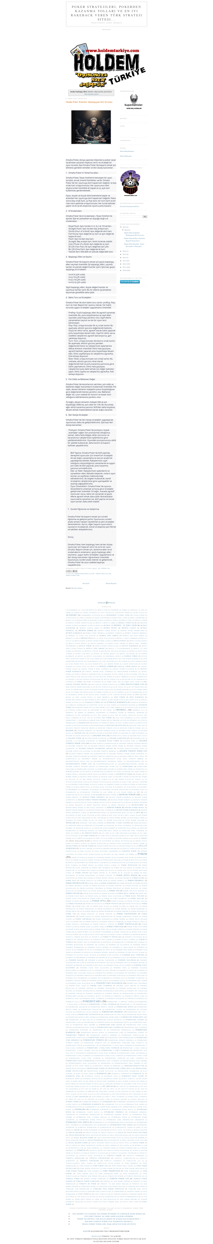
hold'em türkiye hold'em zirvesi (80, 728)
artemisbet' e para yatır (118, 615)
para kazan (85, 851)
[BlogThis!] (69, 571)
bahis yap (70, 620)
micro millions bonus (97, 805)
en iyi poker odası (76, 689)
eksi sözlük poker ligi (132, 684)
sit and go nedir (89, 1089)
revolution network (106, 1081)
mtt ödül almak (128, 815)
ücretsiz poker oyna (138, 1194)
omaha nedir (138, 843)
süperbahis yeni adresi (77, 1122)
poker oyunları (132, 903)
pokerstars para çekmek (84, 1025)
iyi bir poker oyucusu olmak (93, 779)
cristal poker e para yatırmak (95, 669)
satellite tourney (113, 1084)
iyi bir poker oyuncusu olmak (126, 779)
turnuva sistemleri (135, 1155)
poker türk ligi (102, 929)
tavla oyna (117, 1130)
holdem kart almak (128, 730)
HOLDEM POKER (74, 738)
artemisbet (72, 615)
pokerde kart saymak (109, 955)
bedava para (127, 620)
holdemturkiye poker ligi (79, 764)
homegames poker (125, 769)
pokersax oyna (72, 998)
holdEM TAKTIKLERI (86, 741)
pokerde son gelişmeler (76, 978)
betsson (78, 651)
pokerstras (106, 1063)
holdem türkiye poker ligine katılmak (126, 754)
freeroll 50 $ (138, 710)
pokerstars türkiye (93, 1040)
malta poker (111, 795)
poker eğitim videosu (105, 878)
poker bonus (88, 865)
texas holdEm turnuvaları (103, 1143)
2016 (124, 251)
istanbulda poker (139, 777)
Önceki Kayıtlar (111, 583)
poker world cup (84, 932)
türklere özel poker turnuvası (108, 1189)
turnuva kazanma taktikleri (124, 1153)
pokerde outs (86, 970)
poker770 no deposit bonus (78, 939)
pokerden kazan (118, 980)
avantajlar (71, 618)
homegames (128, 766)
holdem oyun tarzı (118, 736)
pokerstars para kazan (110, 1025)
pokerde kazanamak (138, 957)
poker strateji (105, 914)
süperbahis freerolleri (89, 1114)
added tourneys (90, 612)
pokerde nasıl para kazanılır (94, 968)
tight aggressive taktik (91, 1145)
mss (131, 812)
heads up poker (100, 723)
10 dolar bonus (87, 610)
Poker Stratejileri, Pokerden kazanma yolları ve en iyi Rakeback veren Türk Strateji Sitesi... (106, 13)
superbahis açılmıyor (125, 1102)
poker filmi (102, 880)
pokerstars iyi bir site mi (81, 1020)
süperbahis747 (99, 1122)
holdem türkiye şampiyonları (103, 756)
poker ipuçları (98, 885)
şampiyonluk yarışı (124, 1127)
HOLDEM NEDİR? (111, 733)
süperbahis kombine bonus (116, 1114)
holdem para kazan (138, 736)
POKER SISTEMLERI (106, 911)
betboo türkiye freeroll (136, 633)
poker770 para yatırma (125, 939)
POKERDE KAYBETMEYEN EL (99, 957)
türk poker (84, 1166)
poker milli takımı (126, 893)
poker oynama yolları (137, 901)
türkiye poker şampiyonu (88, 1181)
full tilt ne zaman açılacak (123, 715)
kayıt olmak (98, 784)
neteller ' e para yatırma (118, 823)
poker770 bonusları (112, 937)
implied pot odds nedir (134, 771)
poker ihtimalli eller (78, 885)
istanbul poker (122, 777)
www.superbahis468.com (130, 1197)
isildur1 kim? (106, 777)
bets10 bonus (120, 641)
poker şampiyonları (104, 916)
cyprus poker (80, 674)
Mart (126, 230)
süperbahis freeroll (114, 1112)
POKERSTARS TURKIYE (75, 1035)
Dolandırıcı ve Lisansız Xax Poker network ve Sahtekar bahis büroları (109, 1214)
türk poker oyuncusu (89, 1168)
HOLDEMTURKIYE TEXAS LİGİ (77, 761)
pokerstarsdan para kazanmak (83, 1063)
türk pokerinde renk (108, 1173)
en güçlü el (121, 687)
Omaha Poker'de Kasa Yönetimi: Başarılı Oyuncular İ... (134, 239)
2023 (124, 227)
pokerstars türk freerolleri (120, 1037)
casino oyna (81, 666)
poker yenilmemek (103, 932)
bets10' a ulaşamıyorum (119, 648)
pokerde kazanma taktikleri (101, 960)
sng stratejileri (119, 1094)
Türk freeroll (131, 1163)
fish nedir (99, 707)
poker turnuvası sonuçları (80, 929)
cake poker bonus (110, 659)
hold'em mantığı (81, 725)
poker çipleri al (100, 873)
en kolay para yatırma (96, 694)
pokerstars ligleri (135, 1020)
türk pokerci (93, 1171)
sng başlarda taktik (104, 1091)
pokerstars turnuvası (75, 1037)
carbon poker (113, 664)
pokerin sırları (75, 993)
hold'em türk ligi (137, 725)
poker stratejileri (127, 914)
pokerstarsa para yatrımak (107, 1061)
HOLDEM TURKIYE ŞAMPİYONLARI (103, 743)
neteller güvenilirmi (93, 825)
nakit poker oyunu (85, 820)
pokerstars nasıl (73, 1022)
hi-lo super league (126, 723)
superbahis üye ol (113, 1104)
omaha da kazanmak (102, 841)
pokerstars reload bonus (92, 1032)
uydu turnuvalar (102, 1194)
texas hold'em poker (83, 1138)
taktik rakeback (90, 1130)
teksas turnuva (108, 1132)
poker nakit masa (76, 896)
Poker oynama (117, 901)
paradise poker (129, 851)
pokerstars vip (91, 1045)
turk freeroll (93, 1148)
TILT (67, 1145)
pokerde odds (120, 968)
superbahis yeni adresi (134, 1104)
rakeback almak (92, 1076)
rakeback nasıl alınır (133, 1076)
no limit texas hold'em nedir (111, 836)
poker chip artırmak (101, 868)
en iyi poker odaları (138, 687)
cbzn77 (93, 666)
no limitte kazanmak (83, 838)
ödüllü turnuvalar (131, 848)
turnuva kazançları (99, 1153)
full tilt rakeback (124, 718)
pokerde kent (122, 962)
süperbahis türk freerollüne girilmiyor (125, 1120)
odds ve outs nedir (104, 838)
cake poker (95, 659)
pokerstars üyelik (74, 1045)
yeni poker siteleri (128, 1199)
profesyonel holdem (75, 1068)
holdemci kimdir (90, 759)
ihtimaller (99, 771)
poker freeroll (136, 880)
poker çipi (140, 868)
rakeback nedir (73, 1078)
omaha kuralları (73, 575)
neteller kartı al (83, 828)
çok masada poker (104, 677)
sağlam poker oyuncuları (90, 1084)
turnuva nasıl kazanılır (90, 1155)
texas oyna (124, 1143)
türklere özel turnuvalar (99, 1191)
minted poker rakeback (127, 810)
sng (90, 1091)
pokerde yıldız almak (98, 980)
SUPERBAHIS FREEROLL (91, 1102)
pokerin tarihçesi (94, 993)
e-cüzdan (70, 682)
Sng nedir (136, 1091)
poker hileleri (126, 883)
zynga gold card (130, 1202)
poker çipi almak (88, 870)
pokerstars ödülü (121, 1022)
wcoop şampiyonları (108, 1197)
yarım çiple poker (83, 1199)
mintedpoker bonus (98, 812)
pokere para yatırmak (101, 985)
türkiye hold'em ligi (135, 1176)
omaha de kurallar (123, 841)
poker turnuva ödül (135, 921)
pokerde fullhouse (82, 952)
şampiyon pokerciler (87, 1127)
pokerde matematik (74, 965)
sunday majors (120, 1099)
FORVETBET (95, 710)
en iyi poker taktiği (99, 692)
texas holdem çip (111, 1140)
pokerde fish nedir (124, 950)
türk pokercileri (131, 1171)
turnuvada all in (135, 1161)
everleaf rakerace (139, 702)
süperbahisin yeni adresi (121, 1125)
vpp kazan (82, 1197)
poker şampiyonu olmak (127, 916)
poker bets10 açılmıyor (99, 862)
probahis (116, 1066)
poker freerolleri (75, 883)
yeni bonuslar (109, 1199)
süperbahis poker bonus (90, 1120)
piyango (107, 854)
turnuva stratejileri (99, 1158)
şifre (138, 1127)
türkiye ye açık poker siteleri (116, 1181)
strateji (91, 1099)
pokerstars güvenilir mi (89, 1014)
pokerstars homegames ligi (134, 1017)
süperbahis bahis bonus (122, 1109)
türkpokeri (119, 1191)
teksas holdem (75, 1132)
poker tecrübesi (103, 919)
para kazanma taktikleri (106, 851)
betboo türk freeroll (95, 633)
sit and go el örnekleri (127, 1086)
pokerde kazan (119, 957)
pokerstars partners (78, 1030)
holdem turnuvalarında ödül (130, 748)
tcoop (128, 1130)
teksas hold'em (140, 1130)
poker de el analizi (121, 873)
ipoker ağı (140, 774)
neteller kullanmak (127, 828)
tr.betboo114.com (139, 1145)
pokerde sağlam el (117, 975)
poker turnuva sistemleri (77, 924)
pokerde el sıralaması (123, 947)
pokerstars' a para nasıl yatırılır (103, 1048)
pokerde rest (100, 975)
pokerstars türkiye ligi (95, 1043)
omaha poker (72, 846)
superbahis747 (91, 1107)
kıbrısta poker (113, 784)
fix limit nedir (113, 707)
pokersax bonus (94, 996)
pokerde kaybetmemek (75, 957)
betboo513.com (72, 638)
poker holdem (141, 883)
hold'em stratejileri (116, 725)
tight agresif (111, 1145)
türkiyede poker (88, 1186)
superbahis (108, 1102)
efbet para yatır (132, 682)
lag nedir (108, 792)
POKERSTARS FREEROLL (113, 1012)
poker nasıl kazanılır (111, 896)
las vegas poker (125, 792)
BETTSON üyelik (91, 651)
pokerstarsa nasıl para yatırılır (84, 1058)
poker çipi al (71, 870)
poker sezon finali (74, 911)
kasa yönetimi (141, 782)
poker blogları (118, 862)
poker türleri (133, 929)
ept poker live (116, 700)
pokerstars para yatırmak (135, 1027)
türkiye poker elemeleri (95, 1178)
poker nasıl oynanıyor (76, 898)
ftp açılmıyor (84, 715)
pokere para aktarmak (137, 983)
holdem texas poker (109, 741)
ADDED (76, 612)
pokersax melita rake (134, 996)
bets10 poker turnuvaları (107, 646)
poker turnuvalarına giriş (92, 927)
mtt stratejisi (84, 818)
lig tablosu (85, 795)
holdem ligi (80, 733)
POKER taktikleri (84, 919)
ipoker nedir (71, 777)
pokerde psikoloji (84, 975)
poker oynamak (75, 903)
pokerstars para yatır (84, 1027)
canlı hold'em (108, 661)
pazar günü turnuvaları (89, 854)
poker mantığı (108, 893)
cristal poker (106, 666)
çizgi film (70, 677)
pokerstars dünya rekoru (87, 1012)
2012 (124, 264)
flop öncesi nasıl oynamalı (135, 707)
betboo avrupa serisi (89, 628)
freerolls (70, 715)
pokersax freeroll (113, 996)
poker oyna (99, 901)
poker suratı (85, 916)
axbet (81, 618)
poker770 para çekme (102, 939)
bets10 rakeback (130, 646)
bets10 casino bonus (138, 641)
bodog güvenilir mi (129, 653)
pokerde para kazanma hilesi (79, 973)
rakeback (102, 1073)
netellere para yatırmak (133, 830)
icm (67, 771)
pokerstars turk (115, 1032)
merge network (140, 802)
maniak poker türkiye (120, 800)
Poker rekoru (121, 909)
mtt (138, 812)
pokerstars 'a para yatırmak (102, 1004)
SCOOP (144, 1084)
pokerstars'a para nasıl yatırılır (108, 1055)
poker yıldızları (121, 932)
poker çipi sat (123, 870)
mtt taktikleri (100, 818)
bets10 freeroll (98, 643)
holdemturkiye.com (105, 764)
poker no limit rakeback (115, 898)
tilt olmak (124, 1145)
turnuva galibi (80, 1153)
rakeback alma (73, 1076)
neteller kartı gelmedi (105, 828)
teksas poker (92, 1132)
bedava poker (141, 620)
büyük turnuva (80, 659)
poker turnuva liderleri (112, 921)
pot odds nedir (82, 1066)
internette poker (124, 774)
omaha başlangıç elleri (84, 573)
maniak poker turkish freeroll (93, 800)
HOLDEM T (70, 741)
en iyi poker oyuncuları (97, 689)
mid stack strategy (95, 807)
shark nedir (73, 1086)
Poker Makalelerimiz (127, 151)
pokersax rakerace (136, 998)
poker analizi (94, 860)
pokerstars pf (99, 1030)
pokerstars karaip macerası (109, 1020)
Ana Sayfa (85, 583)
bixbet (132, 651)
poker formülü (117, 880)
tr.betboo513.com (75, 1148)
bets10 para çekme (116, 643)
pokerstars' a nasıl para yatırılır (117, 1045)
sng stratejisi (135, 1094)
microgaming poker (74, 807)
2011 (124, 267)
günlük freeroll (130, 720)
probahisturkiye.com (134, 1066)
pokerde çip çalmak (96, 945)
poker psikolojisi (86, 909)
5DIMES (124, 610)
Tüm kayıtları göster (91, 94)
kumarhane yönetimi (89, 792)
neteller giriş (75, 825)
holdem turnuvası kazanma (78, 751)
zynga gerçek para (110, 1202)
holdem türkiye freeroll (105, 751)
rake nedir (88, 1073)
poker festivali (87, 880)
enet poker (119, 697)
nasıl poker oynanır (134, 820)
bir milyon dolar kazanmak (113, 651)
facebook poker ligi (83, 707)
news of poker (72, 833)
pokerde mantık (138, 962)
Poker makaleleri (91, 893)
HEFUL (112, 723)
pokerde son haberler (100, 978)
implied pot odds (114, 771)
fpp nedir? (107, 710)
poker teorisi (119, 919)
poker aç (92, 857)
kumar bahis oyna (82, 787)
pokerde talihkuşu (136, 978)
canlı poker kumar (138, 661)
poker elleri (138, 878)
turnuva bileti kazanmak (117, 1150)
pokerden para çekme (137, 980)
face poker (111, 705)
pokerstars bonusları (91, 1009)
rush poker (71, 1084)
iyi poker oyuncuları (99, 782)
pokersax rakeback (115, 998)
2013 (124, 261)
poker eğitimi (123, 878)
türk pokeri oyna (85, 1173)
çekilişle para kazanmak (100, 674)
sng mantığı (123, 1091)
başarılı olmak (97, 620)
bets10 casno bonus (78, 643)
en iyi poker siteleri (120, 689)
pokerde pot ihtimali (104, 973)
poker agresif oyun (107, 857)
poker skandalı (138, 911)
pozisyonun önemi (101, 1066)
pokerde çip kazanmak (119, 945)
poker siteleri (122, 911)
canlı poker (122, 661)
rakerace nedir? (111, 1078)
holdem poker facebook (95, 738)
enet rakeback (137, 697)
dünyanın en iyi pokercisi (133, 679)
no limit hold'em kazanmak (124, 833)
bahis (86, 1231)
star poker (97, 1096)
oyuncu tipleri (85, 848)
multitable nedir (137, 818)
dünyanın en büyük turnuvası (105, 679)
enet (137, 694)
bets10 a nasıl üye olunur (102, 638)
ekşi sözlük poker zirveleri (78, 687)
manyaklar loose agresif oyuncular (92, 802)
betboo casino (129, 628)
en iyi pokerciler (134, 692)
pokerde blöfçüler (74, 945)
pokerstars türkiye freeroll (121, 1040)
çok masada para (85, 677)
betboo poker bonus (107, 630)
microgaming (138, 805)
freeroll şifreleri (136, 712)
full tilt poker (104, 718)
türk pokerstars (130, 1173)
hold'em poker (97, 725)
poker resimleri (138, 909)
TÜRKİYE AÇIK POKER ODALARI (92, 1176)
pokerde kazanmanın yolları (100, 962)
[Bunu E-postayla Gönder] (67, 571)
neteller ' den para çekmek (92, 823)
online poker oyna (127, 846)
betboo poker (86, 630)
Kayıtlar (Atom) (77, 588)
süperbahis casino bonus (87, 1112)
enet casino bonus (84, 697)
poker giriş (93, 883)
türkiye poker (73, 1178)
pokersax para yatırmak (93, 998)
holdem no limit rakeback (133, 733)
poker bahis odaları (112, 860)
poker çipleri (82, 873)
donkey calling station (78, 679)
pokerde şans (119, 978)
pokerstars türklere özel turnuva (127, 1043)
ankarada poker (122, 612)
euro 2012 (78, 702)
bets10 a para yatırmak (127, 638)
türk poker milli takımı (122, 1166)
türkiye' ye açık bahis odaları (114, 1184)
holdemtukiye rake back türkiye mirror (123, 759)
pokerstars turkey (135, 1032)
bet (91, 625)
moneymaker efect (118, 812)
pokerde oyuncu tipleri (105, 970)
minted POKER (114, 807)
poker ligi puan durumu (134, 891)
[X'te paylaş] (71, 571)
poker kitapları (114, 888)
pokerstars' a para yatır (134, 1048)
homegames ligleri (106, 769)
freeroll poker (117, 712)
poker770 (95, 937)
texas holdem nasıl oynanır (134, 1140)
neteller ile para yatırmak (119, 825)
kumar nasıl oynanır (102, 787)
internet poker (106, 774)
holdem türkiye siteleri (76, 756)
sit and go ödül (107, 1089)
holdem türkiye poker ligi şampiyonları (87, 754)
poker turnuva (92, 921)
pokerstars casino (113, 1009)
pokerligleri (128, 993)
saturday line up (131, 1084)
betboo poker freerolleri (132, 630)
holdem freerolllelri (106, 730)
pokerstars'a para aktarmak (132, 1053)
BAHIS (89, 618)
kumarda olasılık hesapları (115, 789)
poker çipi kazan (106, 870)
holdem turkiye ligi (78, 746)
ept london (102, 700)
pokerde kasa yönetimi (133, 955)
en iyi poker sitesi (139, 689)
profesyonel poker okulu (120, 1068)
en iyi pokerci (118, 692)
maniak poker (127, 794)
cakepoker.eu (93, 661)
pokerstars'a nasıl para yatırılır (101, 1053)
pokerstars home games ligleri (81, 1017)
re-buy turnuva (128, 1078)
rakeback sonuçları (92, 1078)
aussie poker (138, 615)
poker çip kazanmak (123, 868)
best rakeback (80, 625)
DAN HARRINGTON (140, 677)
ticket (75, 1145)
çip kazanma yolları (135, 674)
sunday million (137, 1099)
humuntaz (140, 769)
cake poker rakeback (130, 659)
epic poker (89, 700)
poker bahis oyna (131, 860)
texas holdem (94, 1140)
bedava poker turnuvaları (80, 623)
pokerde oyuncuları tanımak (132, 970)
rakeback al (138, 1073)
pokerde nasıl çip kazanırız (118, 965)
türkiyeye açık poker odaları (112, 1186)
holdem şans (139, 738)
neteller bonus (140, 823)
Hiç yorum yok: (104, 568)
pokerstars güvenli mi (114, 1014)
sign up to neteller (90, 1086)
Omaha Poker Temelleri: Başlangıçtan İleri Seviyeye (89, 101)
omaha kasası (80, 843)
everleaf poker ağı (94, 702)
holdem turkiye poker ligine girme (107, 746)
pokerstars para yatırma (109, 1027)
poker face (71, 880)
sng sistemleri (102, 1094)
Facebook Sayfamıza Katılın (129, 206)
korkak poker (129, 784)
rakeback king (111, 1076)
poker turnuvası (115, 926)
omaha (144, 838)
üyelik (71, 1197)
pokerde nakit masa (94, 965)
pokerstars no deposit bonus (97, 1022)
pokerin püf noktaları (137, 991)
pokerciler (95, 942)
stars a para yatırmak (115, 1096)
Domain (101, 603)
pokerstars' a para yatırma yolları (82, 1050)
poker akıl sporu (126, 857)
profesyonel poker (96, 1068)
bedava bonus (112, 620)
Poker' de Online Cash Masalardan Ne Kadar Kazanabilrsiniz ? (109, 1219)
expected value (96, 705)
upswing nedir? (133, 1191)
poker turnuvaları (128, 924)
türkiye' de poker (87, 1184)
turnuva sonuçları (75, 1158)
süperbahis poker (119, 1117)
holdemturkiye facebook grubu (108, 761)
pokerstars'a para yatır (136, 1055)
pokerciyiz (119, 942)
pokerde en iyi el (84, 950)
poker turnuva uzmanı (103, 924)
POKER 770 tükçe (78, 857)
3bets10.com (102, 610)
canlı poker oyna (76, 664)
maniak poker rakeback (120, 797)
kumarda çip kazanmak (125, 787)
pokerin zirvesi (112, 993)
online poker (87, 846)
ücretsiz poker (119, 1194)
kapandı (115, 782)
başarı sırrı (82, 620)
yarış (97, 1199)
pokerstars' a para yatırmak (115, 1050)
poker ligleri (73, 893)
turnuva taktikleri (89, 1161)
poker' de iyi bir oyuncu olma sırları (89, 934)
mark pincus (117, 802)
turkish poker (109, 1148)
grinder (116, 720)
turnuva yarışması (113, 1161)
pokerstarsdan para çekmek (134, 1061)
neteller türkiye (87, 830)
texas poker (138, 1143)
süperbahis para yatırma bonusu (91, 1117)
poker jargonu (115, 885)
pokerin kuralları (127, 988)
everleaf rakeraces (77, 705)
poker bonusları (129, 865)
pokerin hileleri (86, 988)
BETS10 (84, 638)
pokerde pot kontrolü (127, 973)
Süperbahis (80, 1109)
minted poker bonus (134, 807)
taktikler (105, 1130)
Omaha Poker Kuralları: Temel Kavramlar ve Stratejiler (134, 245)
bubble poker (131, 656)
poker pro (134, 906)
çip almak (118, 674)
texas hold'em (75, 1135)
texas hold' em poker (137, 1132)
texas (121, 1132)
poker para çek (82, 906)
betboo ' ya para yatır (125, 625)
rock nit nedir (138, 1081)
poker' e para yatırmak (119, 934)
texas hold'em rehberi (134, 1138)
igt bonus (87, 771)
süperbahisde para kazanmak (121, 1122)
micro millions (75, 805)
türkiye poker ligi (119, 1178)
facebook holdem (127, 705)
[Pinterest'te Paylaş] (76, 571)
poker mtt (142, 893)
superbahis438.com (74, 1107)
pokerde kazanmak (127, 960)
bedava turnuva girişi (105, 623)
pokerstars (92, 1001)
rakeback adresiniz (120, 1073)
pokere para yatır (77, 985)
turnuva (81, 1150)
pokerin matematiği (84, 991)
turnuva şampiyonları (125, 1158)
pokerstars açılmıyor (78, 1007)
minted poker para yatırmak (101, 810)
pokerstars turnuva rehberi (103, 1035)
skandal (81, 1091)
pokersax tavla (73, 1002)
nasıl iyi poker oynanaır (110, 820)
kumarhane (71, 792)
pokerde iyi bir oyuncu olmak (131, 952)
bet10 (98, 625)
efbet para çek (114, 682)
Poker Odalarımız (126, 156)
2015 (124, 254)
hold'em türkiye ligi (107, 728)
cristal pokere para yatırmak (99, 671)
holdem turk (129, 741)
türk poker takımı (74, 1171)
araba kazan (139, 612)
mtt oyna (113, 815)
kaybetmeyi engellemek (78, 784)
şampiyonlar (105, 1127)
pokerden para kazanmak (109, 983)
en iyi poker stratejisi (78, 692)
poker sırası (90, 911)
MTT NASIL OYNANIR (86, 815)
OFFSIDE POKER (122, 838)
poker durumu (105, 875)
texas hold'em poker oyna (109, 1138)
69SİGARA (134, 610)
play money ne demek (124, 854)
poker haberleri (108, 883)
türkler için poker (136, 1186)
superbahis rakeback (91, 1104)
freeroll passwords (96, 712)
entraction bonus (74, 700)
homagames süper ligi (109, 766)
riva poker (123, 1081)
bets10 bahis (80, 641)
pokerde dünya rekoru (98, 947)
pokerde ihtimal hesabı (104, 952)
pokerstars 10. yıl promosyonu (133, 1004)
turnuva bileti (96, 1150)
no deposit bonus (90, 833)
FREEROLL (121, 710)
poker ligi (114, 891)
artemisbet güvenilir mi (92, 615)
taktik (77, 1130)
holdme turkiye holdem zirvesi (80, 766)
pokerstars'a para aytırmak (78, 1055)
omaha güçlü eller (103, 573)
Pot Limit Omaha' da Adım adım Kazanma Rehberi (109, 1216)
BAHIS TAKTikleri (102, 618)
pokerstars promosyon (120, 1030)
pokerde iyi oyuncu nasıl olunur (81, 955)
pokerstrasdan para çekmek (127, 1063)
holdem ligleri (95, 733)
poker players (119, 906)
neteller (70, 823)
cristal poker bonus (127, 666)
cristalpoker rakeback (127, 671)
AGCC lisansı (106, 612)
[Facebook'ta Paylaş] (74, 571)
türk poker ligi (100, 1166)
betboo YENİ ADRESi (108, 635)
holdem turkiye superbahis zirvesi (96, 748)
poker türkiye (118, 929)
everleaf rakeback (117, 702)
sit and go (108, 1086)
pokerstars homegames (108, 1017)
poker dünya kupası (126, 875)
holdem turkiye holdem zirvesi (133, 743)
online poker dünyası (106, 846)
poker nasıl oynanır (134, 896)
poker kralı (82, 891)
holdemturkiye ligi (135, 761)
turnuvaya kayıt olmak (108, 1163)
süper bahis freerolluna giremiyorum (117, 1107)
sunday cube (104, 1099)
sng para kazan (86, 1094)
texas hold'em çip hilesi (95, 1135)
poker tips (77, 921)
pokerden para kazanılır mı (80, 983)
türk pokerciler (111, 1171)
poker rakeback (105, 909)
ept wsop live (132, 700)
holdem (70, 730)
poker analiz (79, 860)
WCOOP (93, 1197)
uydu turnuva (84, 1194)
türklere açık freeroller (77, 1189)
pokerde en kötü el (103, 950)
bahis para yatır (119, 618)
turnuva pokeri (114, 1155)
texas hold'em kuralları (120, 1135)
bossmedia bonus (113, 656)
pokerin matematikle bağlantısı (110, 991)
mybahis (69, 820)
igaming (75, 771)
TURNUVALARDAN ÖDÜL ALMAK (79, 1163)
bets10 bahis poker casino (99, 641)
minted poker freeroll (76, 810)
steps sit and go (76, 1099)
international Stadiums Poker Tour (81, 774)
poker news (95, 898)
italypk (72, 779)
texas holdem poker (78, 1143)
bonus (80, 656)
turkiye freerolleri (128, 1148)
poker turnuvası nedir (137, 927)
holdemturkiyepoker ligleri (131, 764)
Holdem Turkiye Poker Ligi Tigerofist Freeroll (109, 1221)
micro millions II (119, 805)
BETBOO (107, 625)
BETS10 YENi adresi (95, 648)
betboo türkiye (115, 633)
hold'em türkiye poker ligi (132, 728)
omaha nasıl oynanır (119, 843)
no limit (105, 833)
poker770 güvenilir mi (135, 937)
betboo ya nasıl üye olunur (82, 635)
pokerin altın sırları (126, 985)
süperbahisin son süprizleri (94, 1125)
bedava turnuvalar (128, 623)
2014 (124, 257)
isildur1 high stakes (89, 777)
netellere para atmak (108, 830)
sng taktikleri (81, 1096)
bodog (97, 653)
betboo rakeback (74, 633)
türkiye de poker (115, 1176)
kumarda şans (138, 789)
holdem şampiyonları (120, 738)
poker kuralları (98, 891)
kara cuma (127, 782)
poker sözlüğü (88, 914)
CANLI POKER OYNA (95, 664)
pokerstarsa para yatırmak (79, 1061)
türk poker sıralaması (134, 1168)
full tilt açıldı (100, 715)
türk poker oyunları (112, 1168)
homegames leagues (85, 769)
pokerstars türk (96, 1037)
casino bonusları (130, 664)
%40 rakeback (72, 610)
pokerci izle (82, 942)
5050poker (114, 610)
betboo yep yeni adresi (133, 635)
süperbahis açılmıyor (99, 1109)
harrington (84, 723)
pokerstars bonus (125, 1007)
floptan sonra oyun (78, 710)
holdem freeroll (85, 730)
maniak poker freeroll (93, 797)
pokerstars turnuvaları (133, 1035)
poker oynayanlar (94, 903)
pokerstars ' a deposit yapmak (120, 1002)
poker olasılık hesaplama (77, 901)
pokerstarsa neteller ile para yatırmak (124, 1058)
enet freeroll (103, 697)
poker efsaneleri (85, 878)
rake (78, 1073)
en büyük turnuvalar (103, 687)
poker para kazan (101, 906)
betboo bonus (110, 628)
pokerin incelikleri (106, 988)
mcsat (128, 802)
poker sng (71, 914)
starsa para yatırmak (137, 1096)
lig (138, 792)
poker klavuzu (131, 888)
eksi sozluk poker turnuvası (104, 684)
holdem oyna (100, 735)
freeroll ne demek (74, 712)
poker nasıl (93, 896)
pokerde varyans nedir (76, 980)
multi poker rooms (118, 818)
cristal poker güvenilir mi (124, 669)
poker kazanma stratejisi (91, 888)
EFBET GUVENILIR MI (95, 682)
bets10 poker (85, 646)
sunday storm (72, 1102)
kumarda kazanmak (90, 789)
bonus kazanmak (94, 656)
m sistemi (97, 795)
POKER (142, 854)
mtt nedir (102, 815)
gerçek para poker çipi (99, 720)
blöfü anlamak (83, 653)
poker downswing (87, 875)
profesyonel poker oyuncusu (100, 1071)
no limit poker (88, 836)
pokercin (107, 942)
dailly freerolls (122, 677)
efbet (80, 682)
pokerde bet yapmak (136, 942)
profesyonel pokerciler (128, 1071)
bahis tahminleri (137, 618)
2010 (124, 270)
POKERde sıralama (137, 975)
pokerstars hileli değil (137, 1014)
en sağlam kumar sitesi (121, 694)
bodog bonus (110, 653)
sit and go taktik (126, 1089)
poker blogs (133, 862)
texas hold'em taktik (75, 1140)
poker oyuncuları (113, 903)
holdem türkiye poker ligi (133, 751)
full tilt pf (87, 718)
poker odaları (137, 898)
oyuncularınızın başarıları (107, 848)
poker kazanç (132, 885)
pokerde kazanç (76, 960)
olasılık (134, 838)
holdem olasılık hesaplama (78, 736)
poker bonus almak (107, 865)
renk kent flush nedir (83, 1081)
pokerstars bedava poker (102, 1007)
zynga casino (92, 1202)
